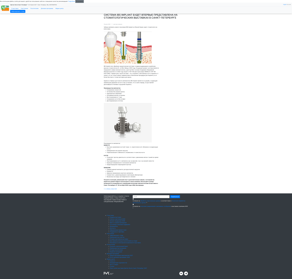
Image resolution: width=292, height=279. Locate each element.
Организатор (114, 226)
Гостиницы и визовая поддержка (120, 224)
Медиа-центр (59, 8)
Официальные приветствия (118, 230)
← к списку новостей (110, 189)
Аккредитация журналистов (118, 262)
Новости (112, 261)
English (285, 4)
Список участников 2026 (117, 219)
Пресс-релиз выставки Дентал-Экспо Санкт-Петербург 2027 (128, 268)
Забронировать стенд (17, 11)
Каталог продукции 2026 (117, 221)
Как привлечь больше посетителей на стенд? (123, 241)
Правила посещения (116, 252)
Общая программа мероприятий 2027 (121, 255)
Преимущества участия (117, 237)
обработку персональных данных (150, 201)
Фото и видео (114, 264)
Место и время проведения (118, 222)
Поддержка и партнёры (117, 232)
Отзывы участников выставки (119, 239)
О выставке (14, 8)
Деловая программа (47, 8)
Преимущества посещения (118, 248)
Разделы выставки (115, 217)
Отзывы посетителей (116, 250)
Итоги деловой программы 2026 (120, 257)
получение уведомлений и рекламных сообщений (155, 206)
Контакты (113, 228)
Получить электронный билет (119, 246)
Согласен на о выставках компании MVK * (160, 207)
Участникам (24, 8)
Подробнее (71, 1)
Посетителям (34, 8)
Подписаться (175, 196)
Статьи (112, 266)
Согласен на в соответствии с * (159, 201)
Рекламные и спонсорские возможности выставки (125, 242)
